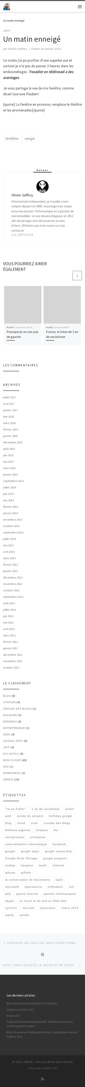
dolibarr (10, 715)
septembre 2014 (13, 481)
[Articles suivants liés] (77, 275)
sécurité (28, 908)
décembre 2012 (12, 577)
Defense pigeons (17, 830)
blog (7, 696)
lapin (59, 879)
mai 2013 (8, 545)
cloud (21, 823)
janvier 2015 (10, 474)
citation (9, 702)
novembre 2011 (12, 661)
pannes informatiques (60, 893)
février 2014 (10, 507)
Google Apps (13, 741)
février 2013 (10, 564)
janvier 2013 (10, 571)
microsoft (12, 886)
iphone (10, 872)
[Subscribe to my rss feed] (42, 1079)
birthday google (60, 816)
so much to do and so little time (43, 900)
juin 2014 (8, 494)
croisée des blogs (57, 823)
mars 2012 (9, 635)
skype (9, 900)
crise (34, 823)
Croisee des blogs (17, 708)
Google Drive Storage (21, 858)
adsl (8, 816)
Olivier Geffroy (17, 49)
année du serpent (30, 816)
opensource (33, 886)
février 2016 (10, 429)
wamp (9, 915)
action (69, 809)
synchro (11, 908)
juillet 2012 (9, 609)
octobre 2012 (11, 590)
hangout (27, 865)
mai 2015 (8, 461)
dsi (56, 830)
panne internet (27, 893)
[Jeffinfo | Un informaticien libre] (6, 6)
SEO (6, 766)
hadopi (10, 865)
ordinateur (55, 886)
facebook (59, 844)
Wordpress (12, 773)
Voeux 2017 (13, 1015)
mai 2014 (8, 500)
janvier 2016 (10, 436)
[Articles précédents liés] (67, 275)
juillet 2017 (9, 397)
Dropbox (10, 721)
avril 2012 (9, 629)
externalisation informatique (26, 844)
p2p (8, 893)
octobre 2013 (11, 526)
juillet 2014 (9, 487)
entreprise (38, 837)
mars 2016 (9, 423)
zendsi (8, 779)
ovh (71, 886)
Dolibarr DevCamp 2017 (20, 1009)
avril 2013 (9, 552)
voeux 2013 (70, 908)
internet (58, 865)
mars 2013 (9, 558)
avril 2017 (9, 404)
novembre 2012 (12, 584)
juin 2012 (8, 616)
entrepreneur (14, 728)
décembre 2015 (12, 442)
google (10, 851)
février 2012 (10, 642)
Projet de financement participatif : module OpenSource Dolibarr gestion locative (40, 1024)
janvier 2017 (10, 410)
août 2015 (9, 449)
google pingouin (55, 858)
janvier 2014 (10, 513)
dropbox (42, 830)
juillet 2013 (9, 539)
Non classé (12, 760)
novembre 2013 (12, 519)
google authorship (58, 851)
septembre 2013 (13, 532)
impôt (43, 865)
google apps (30, 851)
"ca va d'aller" (15, 809)
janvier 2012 (10, 648)
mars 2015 (9, 468)
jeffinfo (26, 872)
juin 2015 (8, 455)
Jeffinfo (28, 1062)
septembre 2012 (13, 597)
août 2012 (9, 603)
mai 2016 (8, 416)
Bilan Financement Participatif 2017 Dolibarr (32, 1003)
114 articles (22, 234)
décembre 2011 (12, 655)
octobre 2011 (11, 667)
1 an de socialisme (46, 809)
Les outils (11, 754)
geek (6, 734)
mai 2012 (8, 622)
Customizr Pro (49, 1068)
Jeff (6, 747)
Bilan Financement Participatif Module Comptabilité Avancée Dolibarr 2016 (42, 1034)
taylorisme (47, 908)
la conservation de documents (27, 879)
